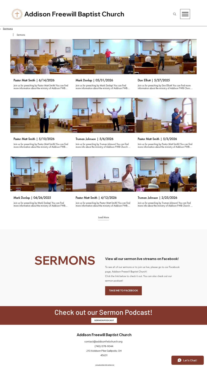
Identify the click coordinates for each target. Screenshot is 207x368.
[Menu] (185, 14)
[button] (19, 35)
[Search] (174, 14)
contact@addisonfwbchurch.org (103, 341)
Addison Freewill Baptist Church (74, 14)
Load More (103, 217)
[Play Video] (41, 56)
